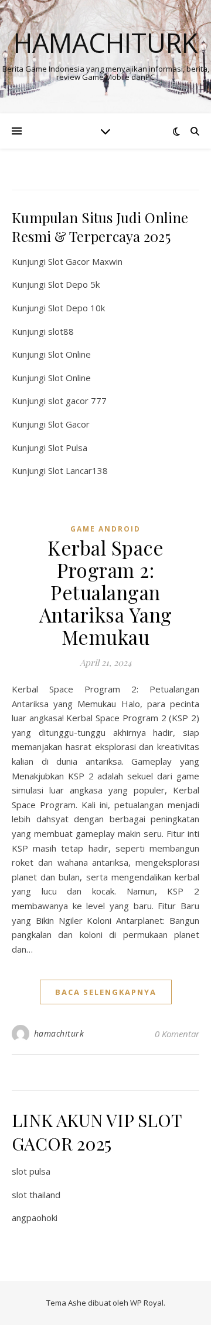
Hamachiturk (105, 42)
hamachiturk (59, 1033)
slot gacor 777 (77, 400)
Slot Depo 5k (74, 284)
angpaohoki (34, 1217)
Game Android (105, 529)
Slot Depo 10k (76, 308)
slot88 (61, 331)
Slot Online (69, 354)
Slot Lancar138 (78, 470)
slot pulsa (31, 1171)
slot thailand (36, 1194)
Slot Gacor (69, 424)
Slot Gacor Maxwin (85, 261)
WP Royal (147, 1302)
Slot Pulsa (67, 447)
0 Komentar (177, 1034)
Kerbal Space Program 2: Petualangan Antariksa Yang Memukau (105, 592)
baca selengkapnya (105, 992)
